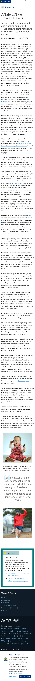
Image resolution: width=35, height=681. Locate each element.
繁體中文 (16, 629)
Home (3, 597)
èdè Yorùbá (4, 636)
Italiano (25, 631)
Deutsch (20, 638)
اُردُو (25, 641)
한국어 (22, 636)
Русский (10, 631)
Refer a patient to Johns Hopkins (18, 581)
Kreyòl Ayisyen (5, 638)
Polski (26, 638)
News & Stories (11, 7)
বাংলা (11, 636)
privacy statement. (16, 673)
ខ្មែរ (18, 643)
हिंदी (8, 643)
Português (18, 631)
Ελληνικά (4, 641)
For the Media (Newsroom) (9, 608)
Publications (5, 603)
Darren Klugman (23, 381)
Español (3, 629)
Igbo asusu (26, 633)
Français (23, 629)
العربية (14, 638)
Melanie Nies (13, 190)
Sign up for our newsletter (16, 578)
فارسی (3, 643)
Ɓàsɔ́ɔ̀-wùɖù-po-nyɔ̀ (15, 633)
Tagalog (3, 631)
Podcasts (4, 610)
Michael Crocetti (17, 183)
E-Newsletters (5, 600)
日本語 (16, 636)
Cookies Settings (12, 676)
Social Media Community (9, 605)
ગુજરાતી (12, 641)
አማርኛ (10, 629)
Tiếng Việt (4, 633)
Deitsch (13, 643)
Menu (13, 1)
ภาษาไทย (18, 641)
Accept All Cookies (25, 676)
